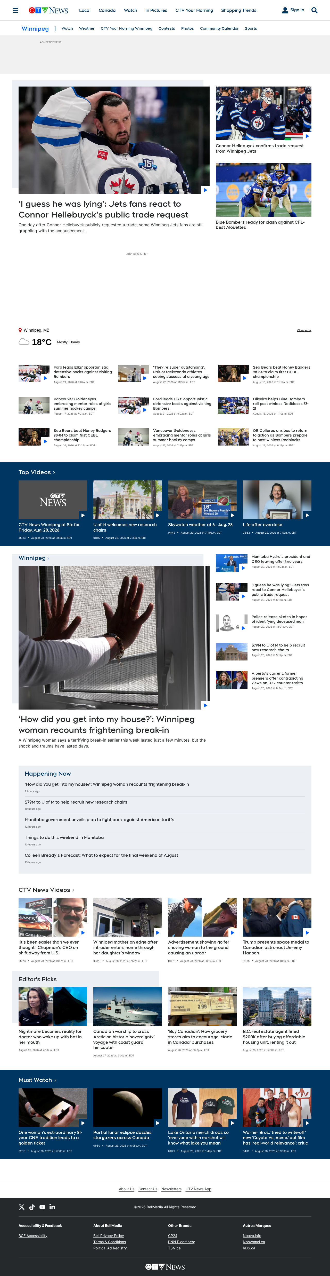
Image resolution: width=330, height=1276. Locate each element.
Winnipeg (32, 558)
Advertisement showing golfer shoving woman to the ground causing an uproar (198, 947)
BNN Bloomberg (181, 1242)
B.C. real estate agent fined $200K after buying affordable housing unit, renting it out (274, 1037)
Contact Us (147, 1189)
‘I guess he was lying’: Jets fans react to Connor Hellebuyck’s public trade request (280, 589)
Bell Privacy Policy (108, 1235)
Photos (187, 28)
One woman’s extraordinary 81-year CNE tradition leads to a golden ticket (50, 1138)
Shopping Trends (239, 10)
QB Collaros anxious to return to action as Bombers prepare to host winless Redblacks (280, 435)
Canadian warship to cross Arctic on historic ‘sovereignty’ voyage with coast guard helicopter (124, 1039)
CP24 (172, 1235)
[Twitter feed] (22, 1207)
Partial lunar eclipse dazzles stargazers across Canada (122, 1135)
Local (84, 10)
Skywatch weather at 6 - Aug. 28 (200, 524)
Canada (107, 10)
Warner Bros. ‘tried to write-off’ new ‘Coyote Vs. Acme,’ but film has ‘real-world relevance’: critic (275, 1138)
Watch (130, 10)
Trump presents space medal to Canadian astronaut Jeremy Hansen (276, 947)
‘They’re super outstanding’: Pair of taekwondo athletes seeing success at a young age (181, 372)
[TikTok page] (32, 1207)
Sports (251, 28)
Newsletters (171, 1189)
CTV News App (198, 1189)
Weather (87, 28)
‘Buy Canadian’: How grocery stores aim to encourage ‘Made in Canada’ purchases (200, 1037)
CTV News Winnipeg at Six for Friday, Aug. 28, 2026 (49, 527)
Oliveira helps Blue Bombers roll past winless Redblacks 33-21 (281, 403)
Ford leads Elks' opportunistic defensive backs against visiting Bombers (83, 372)
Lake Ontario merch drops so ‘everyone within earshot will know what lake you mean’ (198, 1138)
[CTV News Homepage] (48, 10)
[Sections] (15, 10)
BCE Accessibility (33, 1235)
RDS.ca (249, 1248)
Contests (167, 28)
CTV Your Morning (194, 10)
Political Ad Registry (110, 1248)
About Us (126, 1189)
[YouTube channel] (42, 1207)
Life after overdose (262, 524)
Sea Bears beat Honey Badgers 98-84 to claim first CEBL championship (82, 435)
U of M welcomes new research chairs (125, 527)
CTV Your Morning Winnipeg (126, 28)
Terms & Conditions (109, 1242)
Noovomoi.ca (254, 1242)
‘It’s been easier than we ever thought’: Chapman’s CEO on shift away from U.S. (49, 947)
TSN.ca (174, 1248)
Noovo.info (252, 1235)
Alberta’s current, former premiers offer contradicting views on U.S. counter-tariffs (277, 678)
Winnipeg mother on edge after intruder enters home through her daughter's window (125, 947)
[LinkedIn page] (53, 1207)
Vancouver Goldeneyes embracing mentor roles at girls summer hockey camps (82, 403)
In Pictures (156, 10)
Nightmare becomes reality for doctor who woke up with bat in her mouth (50, 1037)
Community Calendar (219, 28)
